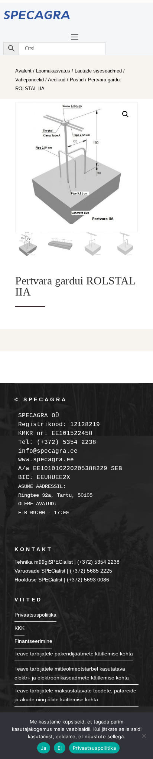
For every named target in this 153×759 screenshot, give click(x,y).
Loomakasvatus (53, 71)
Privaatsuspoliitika (35, 615)
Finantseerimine (33, 641)
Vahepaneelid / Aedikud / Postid (49, 79)
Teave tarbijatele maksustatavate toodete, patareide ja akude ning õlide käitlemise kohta (75, 695)
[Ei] (143, 735)
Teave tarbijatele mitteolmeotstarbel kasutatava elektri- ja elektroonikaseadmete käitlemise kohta (71, 673)
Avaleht (23, 71)
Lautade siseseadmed (98, 71)
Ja (43, 748)
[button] (125, 114)
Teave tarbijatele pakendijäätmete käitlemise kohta (73, 654)
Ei (60, 748)
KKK (19, 628)
